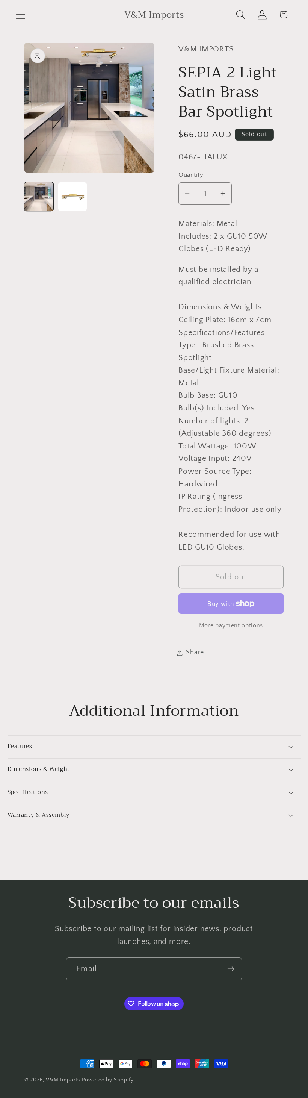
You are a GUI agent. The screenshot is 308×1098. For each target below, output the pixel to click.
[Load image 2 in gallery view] (72, 196)
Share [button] (195, 652)
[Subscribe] (231, 968)
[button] (20, 14)
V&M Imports (63, 1080)
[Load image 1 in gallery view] (38, 196)
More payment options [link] (231, 625)
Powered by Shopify (107, 1080)
